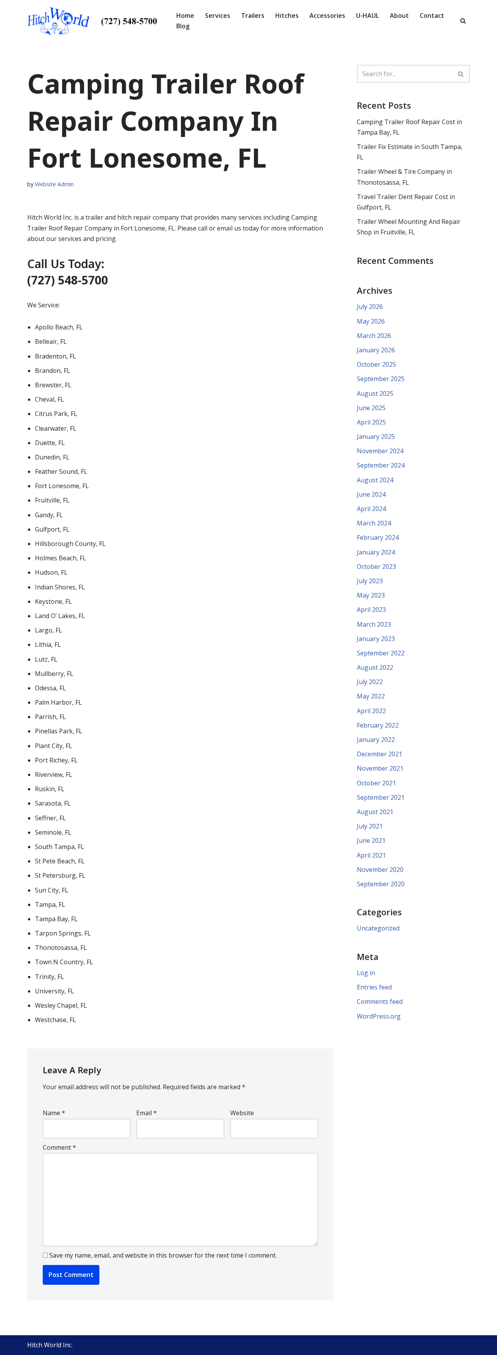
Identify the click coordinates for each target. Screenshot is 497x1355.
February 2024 (378, 537)
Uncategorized (378, 928)
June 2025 (371, 408)
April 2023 (371, 609)
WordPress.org (379, 1016)
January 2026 (376, 350)
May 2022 (371, 696)
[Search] (463, 21)
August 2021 (375, 811)
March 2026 (374, 335)
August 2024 (375, 480)
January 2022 (376, 739)
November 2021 (380, 768)
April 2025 (371, 422)
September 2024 (381, 465)
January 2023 (376, 638)
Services (217, 15)
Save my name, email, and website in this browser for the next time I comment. (163, 1255)
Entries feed (374, 987)
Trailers (252, 15)
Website (242, 1113)
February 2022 (378, 725)
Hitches (287, 15)
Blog (182, 26)
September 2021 (381, 797)
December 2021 (379, 754)
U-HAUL (367, 15)
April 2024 (371, 508)
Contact (432, 15)
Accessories (327, 15)
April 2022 (371, 711)
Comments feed (380, 1001)
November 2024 (380, 451)
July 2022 (370, 682)
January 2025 (376, 436)
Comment (59, 1147)
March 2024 (374, 523)
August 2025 (375, 393)
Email (146, 1113)
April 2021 (371, 855)
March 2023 (374, 624)
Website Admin (54, 184)
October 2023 (376, 566)
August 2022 (375, 667)
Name (54, 1113)
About (399, 15)
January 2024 (376, 552)
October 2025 (376, 364)
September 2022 (381, 653)
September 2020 (381, 884)
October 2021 (376, 783)
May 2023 (371, 595)
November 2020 (380, 869)
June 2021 (371, 840)
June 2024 (371, 494)
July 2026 (370, 306)
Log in (366, 973)
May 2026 (371, 321)
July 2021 (370, 826)
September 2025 (381, 378)
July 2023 (370, 581)
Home (185, 15)
